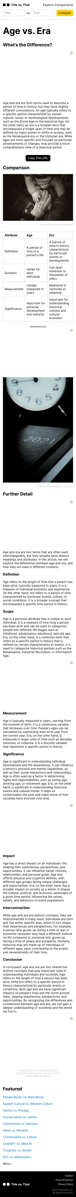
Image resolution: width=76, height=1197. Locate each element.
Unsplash (68, 224)
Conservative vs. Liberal (20, 1117)
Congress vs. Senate (17, 1150)
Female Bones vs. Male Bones (23, 1097)
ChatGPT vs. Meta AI (17, 1143)
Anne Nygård (53, 486)
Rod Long (55, 224)
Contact (69, 1175)
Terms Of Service (64, 1180)
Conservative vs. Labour (20, 1137)
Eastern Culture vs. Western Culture (28, 1104)
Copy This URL (38, 158)
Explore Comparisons (58, 5)
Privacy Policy (65, 1184)
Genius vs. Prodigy (16, 1110)
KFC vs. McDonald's (17, 1157)
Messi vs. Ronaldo (15, 1130)
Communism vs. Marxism (20, 1124)
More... (7, 1163)
